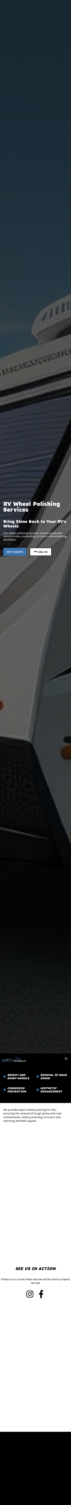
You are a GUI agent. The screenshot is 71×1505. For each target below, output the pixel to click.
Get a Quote (15, 551)
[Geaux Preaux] (14, 1058)
